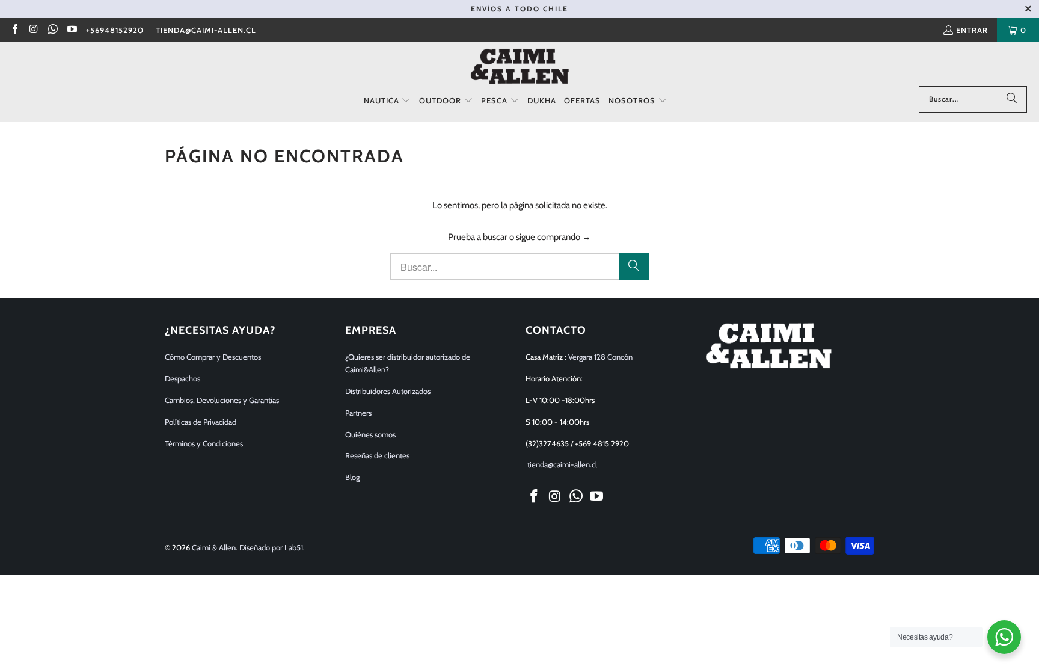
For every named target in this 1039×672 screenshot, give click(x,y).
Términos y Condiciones (204, 443)
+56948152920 (115, 30)
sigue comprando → (553, 237)
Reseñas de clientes (377, 455)
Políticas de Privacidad (200, 422)
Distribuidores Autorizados (388, 391)
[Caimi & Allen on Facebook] (14, 30)
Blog (352, 477)
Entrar (972, 30)
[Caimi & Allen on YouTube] (71, 30)
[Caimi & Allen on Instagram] (33, 30)
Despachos (182, 378)
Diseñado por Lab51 (271, 547)
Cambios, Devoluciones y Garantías (222, 400)
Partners (358, 413)
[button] (387, 101)
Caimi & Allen (214, 547)
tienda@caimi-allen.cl (206, 30)
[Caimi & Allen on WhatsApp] (52, 30)
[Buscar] (1012, 99)
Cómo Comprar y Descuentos (213, 357)
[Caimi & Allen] (519, 67)
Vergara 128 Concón (600, 357)
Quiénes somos (370, 434)
